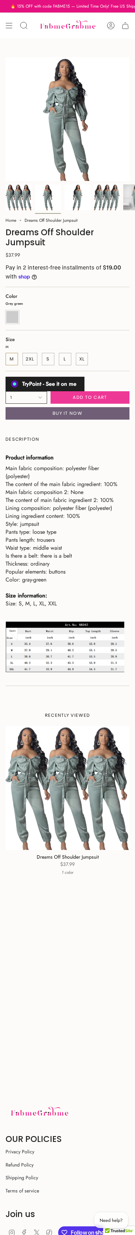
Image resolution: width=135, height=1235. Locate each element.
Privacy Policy (20, 1151)
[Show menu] (9, 25)
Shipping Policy (22, 1177)
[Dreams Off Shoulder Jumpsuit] (67, 788)
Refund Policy (20, 1164)
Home (11, 220)
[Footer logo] (39, 1112)
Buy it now (67, 413)
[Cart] (125, 25)
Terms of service (22, 1190)
